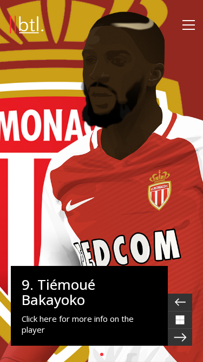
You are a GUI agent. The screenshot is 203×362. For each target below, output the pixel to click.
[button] (188, 25)
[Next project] (180, 337)
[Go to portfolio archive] (180, 319)
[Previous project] (180, 302)
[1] (101, 354)
